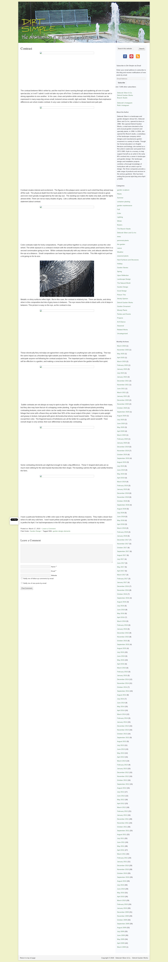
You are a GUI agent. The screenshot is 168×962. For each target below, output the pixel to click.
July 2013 (120, 745)
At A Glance (121, 322)
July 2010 (120, 885)
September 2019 (123, 458)
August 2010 (121, 881)
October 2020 (122, 408)
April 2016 (120, 617)
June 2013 (121, 749)
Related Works (122, 330)
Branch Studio (122, 98)
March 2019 (121, 482)
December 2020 (123, 400)
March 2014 (121, 714)
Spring (119, 271)
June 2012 (121, 796)
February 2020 (122, 439)
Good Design (122, 291)
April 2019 (120, 478)
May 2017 (120, 567)
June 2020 (121, 423)
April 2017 (120, 571)
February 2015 (122, 672)
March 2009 (121, 947)
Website (54, 575)
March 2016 (121, 621)
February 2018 (122, 532)
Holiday (120, 264)
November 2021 (123, 385)
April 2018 (120, 524)
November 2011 (123, 823)
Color (119, 213)
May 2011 (120, 846)
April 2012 (120, 803)
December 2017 (123, 540)
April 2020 (120, 431)
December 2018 (123, 493)
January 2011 (122, 862)
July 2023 (120, 373)
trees (119, 236)
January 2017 (122, 582)
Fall (118, 209)
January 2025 (122, 369)
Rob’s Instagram (123, 105)
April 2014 (120, 710)
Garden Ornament (123, 306)
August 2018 (121, 509)
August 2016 (121, 602)
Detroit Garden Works (125, 95)
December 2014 (123, 679)
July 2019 (120, 466)
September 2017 (123, 551)
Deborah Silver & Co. (84, 19)
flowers (119, 225)
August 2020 (121, 416)
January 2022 (122, 377)
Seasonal (120, 326)
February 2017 (122, 579)
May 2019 (120, 474)
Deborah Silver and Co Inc (126, 233)
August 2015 (121, 648)
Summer (120, 198)
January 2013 (122, 768)
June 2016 (121, 610)
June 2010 (121, 889)
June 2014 (121, 703)
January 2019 (122, 489)
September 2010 (123, 877)
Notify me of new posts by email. (35, 583)
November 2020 (123, 404)
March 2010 (121, 900)
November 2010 (123, 869)
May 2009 (120, 939)
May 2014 (120, 706)
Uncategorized (122, 333)
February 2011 (122, 858)
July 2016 (120, 606)
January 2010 (122, 908)
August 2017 (121, 555)
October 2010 (122, 873)
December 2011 (123, 819)
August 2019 (121, 462)
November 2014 (123, 683)
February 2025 (122, 365)
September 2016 (123, 598)
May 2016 (120, 613)
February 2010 (122, 904)
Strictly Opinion (122, 298)
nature (119, 248)
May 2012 (120, 799)
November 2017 (123, 544)
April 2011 (120, 850)
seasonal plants (122, 256)
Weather (120, 252)
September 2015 (123, 644)
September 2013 (123, 737)
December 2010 (123, 865)
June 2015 (121, 656)
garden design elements (61, 531)
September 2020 (123, 412)
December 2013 (123, 726)
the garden (121, 244)
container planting (123, 202)
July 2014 (120, 699)
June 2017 (121, 563)
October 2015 (122, 641)
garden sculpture (123, 190)
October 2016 (122, 594)
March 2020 (121, 435)
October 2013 (122, 734)
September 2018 (123, 505)
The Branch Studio (124, 229)
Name (53, 567)
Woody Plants (122, 310)
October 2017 (122, 547)
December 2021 (123, 381)
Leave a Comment (49, 528)
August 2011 (121, 834)
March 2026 (121, 346)
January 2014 (122, 722)
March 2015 (121, 668)
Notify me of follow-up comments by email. (38, 578)
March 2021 (121, 392)
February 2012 (122, 811)
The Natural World (123, 283)
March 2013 (121, 761)
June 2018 (121, 516)
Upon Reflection (123, 275)
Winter (119, 221)
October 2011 (122, 827)
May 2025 (120, 354)
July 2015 (120, 652)
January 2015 (122, 675)
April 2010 (120, 896)
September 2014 (123, 691)
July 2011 (120, 838)
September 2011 (123, 830)
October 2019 (122, 454)
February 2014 (122, 718)
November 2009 (123, 916)
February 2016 (122, 625)
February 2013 (122, 765)
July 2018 (120, 513)
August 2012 (121, 788)
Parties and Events (124, 314)
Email (53, 571)
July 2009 (120, 931)
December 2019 (123, 447)
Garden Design (35, 531)
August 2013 (121, 741)
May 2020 (120, 427)
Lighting (120, 217)
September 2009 (123, 924)
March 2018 (121, 528)
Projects (120, 318)
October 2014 (122, 687)
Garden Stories (122, 267)
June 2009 (121, 935)
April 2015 (120, 664)
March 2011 (121, 854)
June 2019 (121, 470)
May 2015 (120, 660)
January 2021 (122, 396)
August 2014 (121, 695)
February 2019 (122, 485)
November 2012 (123, 776)
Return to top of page (27, 958)
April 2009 (120, 943)
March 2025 (121, 361)
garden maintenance (124, 205)
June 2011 (121, 842)
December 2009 (123, 912)
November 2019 (123, 451)
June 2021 (121, 388)
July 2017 (120, 559)
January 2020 (122, 443)
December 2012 (123, 772)
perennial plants (123, 240)
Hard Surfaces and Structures (128, 260)
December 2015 (123, 633)
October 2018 (122, 501)
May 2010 (120, 893)
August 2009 (121, 927)
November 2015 (123, 637)
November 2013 (123, 730)
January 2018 (122, 536)
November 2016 (123, 590)
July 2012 (120, 792)
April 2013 (120, 757)
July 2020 (120, 419)
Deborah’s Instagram (124, 103)
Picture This (121, 295)
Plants (119, 194)
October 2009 (122, 920)
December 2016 (123, 586)
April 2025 (120, 357)
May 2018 (120, 520)
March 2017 (121, 575)
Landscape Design (124, 279)
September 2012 (123, 784)
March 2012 (121, 807)
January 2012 (122, 815)
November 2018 (123, 497)
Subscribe (121, 83)
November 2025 (123, 350)
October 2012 (122, 780)
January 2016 (122, 629)
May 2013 (120, 753)
